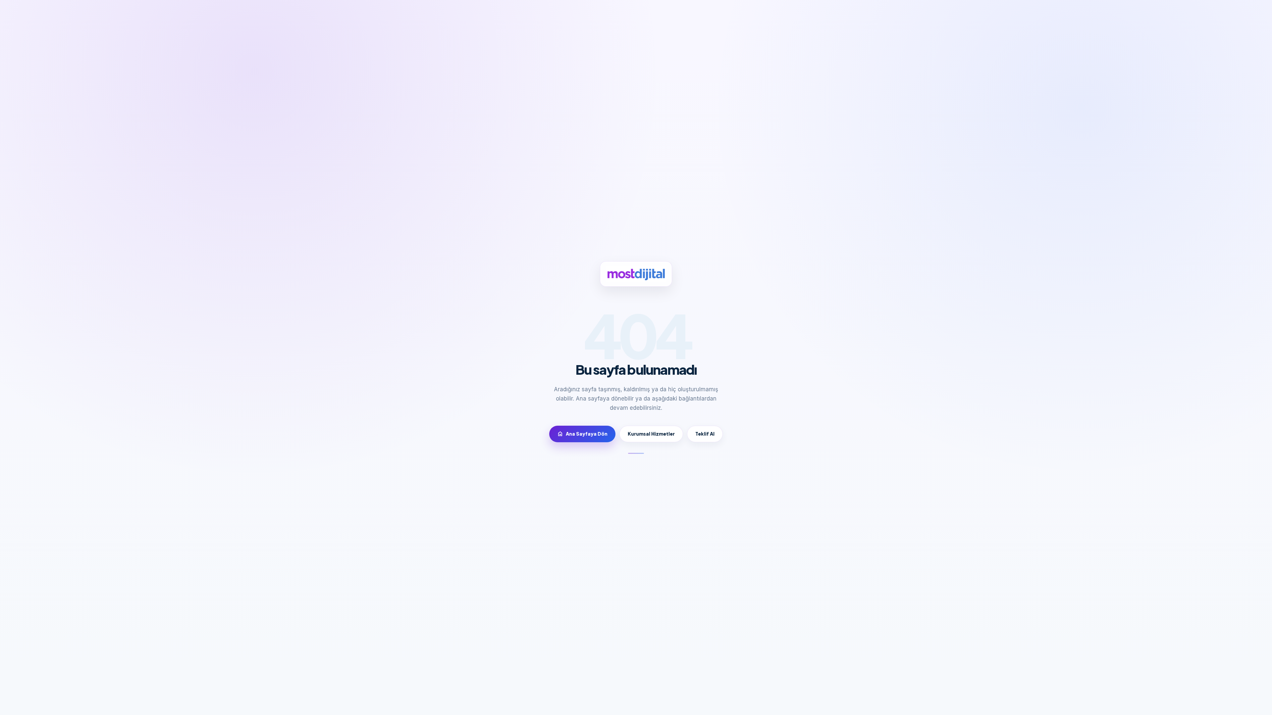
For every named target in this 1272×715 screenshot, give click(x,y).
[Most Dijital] (636, 273)
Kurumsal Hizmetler (651, 434)
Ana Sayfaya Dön (582, 434)
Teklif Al (705, 434)
